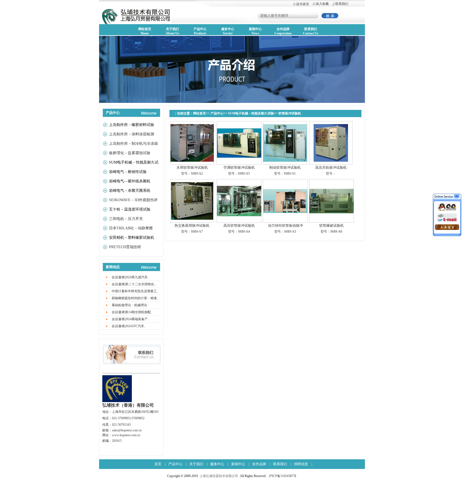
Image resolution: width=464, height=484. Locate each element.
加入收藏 (322, 4)
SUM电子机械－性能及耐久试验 (251, 113)
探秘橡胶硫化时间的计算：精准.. (135, 298)
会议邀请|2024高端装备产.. (130, 319)
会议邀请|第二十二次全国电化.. (134, 284)
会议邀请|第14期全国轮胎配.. (132, 312)
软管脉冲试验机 (289, 113)
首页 (157, 464)
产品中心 (217, 113)
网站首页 (199, 113)
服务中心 (217, 464)
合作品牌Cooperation (283, 31)
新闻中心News (255, 31)
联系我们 (341, 4)
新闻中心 (238, 464)
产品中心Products (200, 31)
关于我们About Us (172, 31)
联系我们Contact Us (310, 31)
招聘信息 (301, 464)
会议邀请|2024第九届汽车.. (130, 277)
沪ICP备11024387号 (282, 476)
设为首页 (302, 4)
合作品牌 (259, 464)
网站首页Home (144, 31)
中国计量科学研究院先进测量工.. (135, 291)
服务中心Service (227, 31)
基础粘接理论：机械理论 (129, 305)
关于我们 (196, 464)
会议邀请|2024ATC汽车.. (129, 326)
